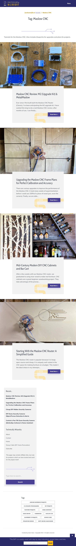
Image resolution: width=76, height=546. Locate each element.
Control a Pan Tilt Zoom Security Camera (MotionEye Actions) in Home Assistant (20, 422)
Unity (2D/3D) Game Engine (45, 521)
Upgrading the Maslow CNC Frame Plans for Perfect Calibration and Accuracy (36, 181)
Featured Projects (29, 509)
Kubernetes (38, 513)
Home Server (26, 513)
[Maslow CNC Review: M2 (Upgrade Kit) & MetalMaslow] (49, 122)
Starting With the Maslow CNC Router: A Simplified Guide (36, 352)
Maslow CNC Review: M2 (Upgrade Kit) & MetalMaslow (36, 95)
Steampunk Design (28, 521)
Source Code (48, 517)
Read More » (54, 114)
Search (20, 482)
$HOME (37, 13)
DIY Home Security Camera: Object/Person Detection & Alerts (17, 415)
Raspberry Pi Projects (30, 517)
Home (8, 441)
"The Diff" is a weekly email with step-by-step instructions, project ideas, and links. (38, 539)
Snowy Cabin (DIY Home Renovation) (18, 445)
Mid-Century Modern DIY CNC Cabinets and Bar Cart (36, 267)
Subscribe (9, 449)
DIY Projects (48, 506)
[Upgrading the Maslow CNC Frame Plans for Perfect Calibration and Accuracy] (49, 208)
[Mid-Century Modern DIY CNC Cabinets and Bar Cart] (49, 293)
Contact (8, 438)
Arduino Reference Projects (38, 502)
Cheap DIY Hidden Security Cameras (18, 409)
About (8, 434)
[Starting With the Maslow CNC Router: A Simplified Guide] (49, 379)
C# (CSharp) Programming (31, 506)
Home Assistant (47, 509)
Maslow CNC (49, 513)
